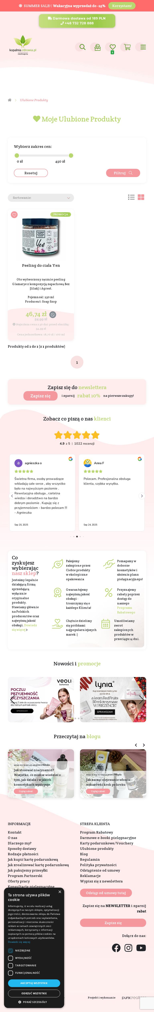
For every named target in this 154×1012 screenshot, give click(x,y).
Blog (84, 854)
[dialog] (34, 948)
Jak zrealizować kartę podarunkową (38, 865)
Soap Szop (49, 301)
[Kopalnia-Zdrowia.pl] (23, 43)
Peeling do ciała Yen (41, 265)
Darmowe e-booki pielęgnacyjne (108, 837)
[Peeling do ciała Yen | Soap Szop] (41, 236)
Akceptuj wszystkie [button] (34, 983)
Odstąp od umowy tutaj (106, 892)
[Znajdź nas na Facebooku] (116, 948)
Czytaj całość (26, 791)
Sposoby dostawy (22, 848)
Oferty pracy (19, 881)
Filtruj (120, 173)
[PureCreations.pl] (134, 998)
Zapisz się (40, 396)
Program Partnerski (25, 875)
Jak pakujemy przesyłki (28, 870)
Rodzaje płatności (23, 854)
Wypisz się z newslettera (101, 881)
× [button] (59, 891)
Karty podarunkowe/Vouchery (106, 843)
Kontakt (14, 832)
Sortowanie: (22, 198)
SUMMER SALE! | (63, 5)
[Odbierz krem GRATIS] (41, 699)
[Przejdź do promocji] (113, 699)
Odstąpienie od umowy (100, 870)
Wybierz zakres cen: (33, 146)
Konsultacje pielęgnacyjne (31, 886)
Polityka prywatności (98, 865)
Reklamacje (90, 875)
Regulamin (90, 859)
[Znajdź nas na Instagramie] (128, 948)
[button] (141, 699)
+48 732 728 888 (79, 23)
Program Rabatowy (96, 832)
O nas (12, 837)
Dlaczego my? (19, 843)
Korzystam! (122, 5)
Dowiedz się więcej (19, 942)
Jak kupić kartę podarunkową (33, 859)
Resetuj (30, 173)
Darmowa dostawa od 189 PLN (78, 18)
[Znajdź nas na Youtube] (141, 948)
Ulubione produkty (96, 848)
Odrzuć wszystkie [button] (34, 993)
